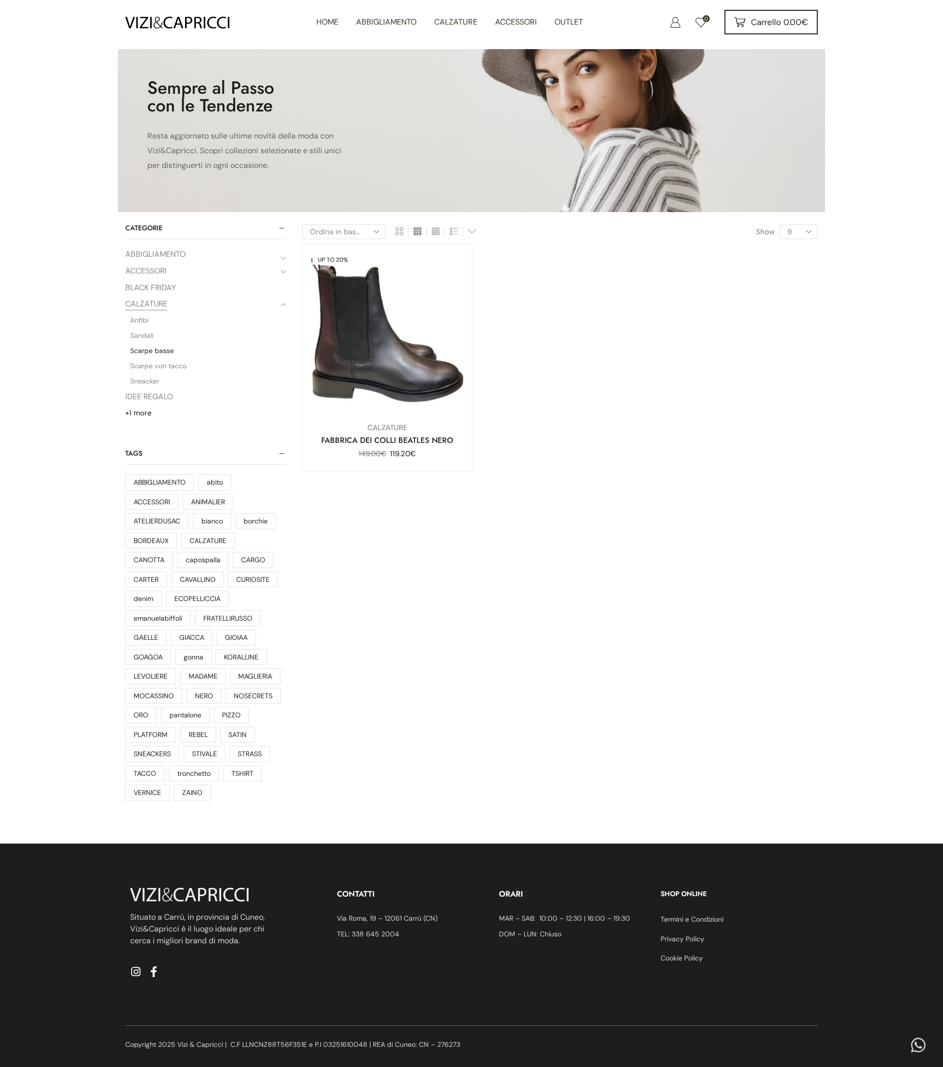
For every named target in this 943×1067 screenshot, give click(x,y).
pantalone (185, 715)
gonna (193, 657)
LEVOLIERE (150, 676)
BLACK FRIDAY (150, 287)
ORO (141, 715)
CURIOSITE (253, 579)
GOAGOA (148, 657)
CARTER (146, 579)
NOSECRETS (253, 695)
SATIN (237, 734)
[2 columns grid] (399, 231)
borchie (256, 521)
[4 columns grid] (436, 231)
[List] (454, 231)
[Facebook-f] (153, 971)
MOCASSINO (154, 695)
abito (215, 482)
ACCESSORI (145, 271)
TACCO (145, 773)
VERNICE (147, 792)
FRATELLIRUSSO (227, 618)
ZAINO (192, 792)
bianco (212, 521)
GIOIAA (236, 637)
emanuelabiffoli (158, 618)
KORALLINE (241, 657)
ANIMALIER (208, 501)
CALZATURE (146, 304)
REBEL (198, 734)
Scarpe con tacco (158, 365)
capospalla (203, 559)
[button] (675, 22)
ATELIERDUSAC (157, 521)
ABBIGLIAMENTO (155, 254)
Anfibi (139, 320)
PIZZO (231, 715)
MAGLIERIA (255, 676)
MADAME (203, 676)
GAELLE (146, 637)
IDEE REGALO (149, 396)
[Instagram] (135, 971)
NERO (204, 695)
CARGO (253, 559)
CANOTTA (149, 559)
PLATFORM (150, 734)
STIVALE (204, 753)
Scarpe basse (152, 350)
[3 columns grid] (417, 231)
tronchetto (194, 773)
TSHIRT (242, 773)
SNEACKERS (152, 753)
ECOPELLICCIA (197, 598)
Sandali (141, 335)
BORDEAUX (151, 540)
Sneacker (144, 381)
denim (143, 598)
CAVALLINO (198, 579)
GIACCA (191, 637)
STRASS (250, 753)
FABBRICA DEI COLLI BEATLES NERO (387, 440)
